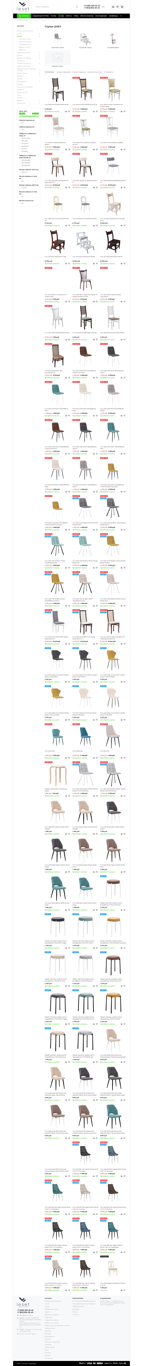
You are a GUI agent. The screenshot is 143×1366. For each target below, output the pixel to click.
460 (22, 123)
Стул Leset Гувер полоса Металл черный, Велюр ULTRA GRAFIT (84, 676)
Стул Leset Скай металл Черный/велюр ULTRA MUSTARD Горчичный (112, 485)
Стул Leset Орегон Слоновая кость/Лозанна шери (55, 295)
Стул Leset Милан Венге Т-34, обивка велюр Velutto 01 (83, 638)
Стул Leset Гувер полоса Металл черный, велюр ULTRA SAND (112, 714)
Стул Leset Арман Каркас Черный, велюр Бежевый (84, 828)
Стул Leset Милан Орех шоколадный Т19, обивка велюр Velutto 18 (112, 638)
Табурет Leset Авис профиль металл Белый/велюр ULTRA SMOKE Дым (83, 980)
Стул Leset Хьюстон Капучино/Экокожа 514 (57, 219)
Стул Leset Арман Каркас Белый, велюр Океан (84, 904)
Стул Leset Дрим (77, 751)
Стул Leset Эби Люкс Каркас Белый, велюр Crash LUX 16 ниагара (113, 1170)
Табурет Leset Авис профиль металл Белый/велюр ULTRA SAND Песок (56, 980)
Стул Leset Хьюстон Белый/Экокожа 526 (84, 218)
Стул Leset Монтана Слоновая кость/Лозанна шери (111, 105)
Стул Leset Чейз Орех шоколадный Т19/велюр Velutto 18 (56, 181)
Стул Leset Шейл (50, 751)
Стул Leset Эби (104, 751)
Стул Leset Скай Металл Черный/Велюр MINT (112, 447)
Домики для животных (25, 31)
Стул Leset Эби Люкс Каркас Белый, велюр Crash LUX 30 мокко (113, 1208)
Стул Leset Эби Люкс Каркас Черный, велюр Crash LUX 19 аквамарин (111, 1246)
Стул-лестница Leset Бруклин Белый (83, 256)
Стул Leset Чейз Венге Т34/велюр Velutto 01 (84, 181)
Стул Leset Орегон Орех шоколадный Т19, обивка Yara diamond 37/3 (85, 295)
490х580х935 (25, 165)
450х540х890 (25, 138)
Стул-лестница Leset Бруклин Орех (55, 256)
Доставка (75, 1309)
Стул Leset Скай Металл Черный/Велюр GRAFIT (84, 447)
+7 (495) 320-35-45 (92, 6)
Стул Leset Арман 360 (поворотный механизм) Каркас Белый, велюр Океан (56, 1170)
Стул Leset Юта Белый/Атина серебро (111, 142)
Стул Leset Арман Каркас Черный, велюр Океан (57, 904)
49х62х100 (24, 143)
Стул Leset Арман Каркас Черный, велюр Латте (112, 866)
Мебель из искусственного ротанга (26, 69)
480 (22, 181)
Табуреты (22, 50)
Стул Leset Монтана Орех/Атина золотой (84, 104)
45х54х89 (24, 141)
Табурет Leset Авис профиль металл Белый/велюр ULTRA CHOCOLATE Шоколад (111, 904)
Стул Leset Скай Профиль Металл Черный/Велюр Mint (55, 561)
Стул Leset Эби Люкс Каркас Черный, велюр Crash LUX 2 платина (56, 1284)
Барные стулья (24, 47)
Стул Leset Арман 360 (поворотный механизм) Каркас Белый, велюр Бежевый (113, 1056)
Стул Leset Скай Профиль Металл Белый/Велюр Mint (85, 561)
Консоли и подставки (24, 87)
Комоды (20, 84)
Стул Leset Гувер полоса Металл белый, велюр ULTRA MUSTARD (57, 714)
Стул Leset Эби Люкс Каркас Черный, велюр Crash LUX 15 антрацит (56, 1246)
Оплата (75, 1312)
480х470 (24, 172)
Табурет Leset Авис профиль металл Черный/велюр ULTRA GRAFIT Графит (56, 1018)
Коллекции (21, 103)
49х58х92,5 (25, 146)
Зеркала (20, 79)
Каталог (25, 16)
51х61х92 (24, 149)
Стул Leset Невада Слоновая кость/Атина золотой (112, 1284)
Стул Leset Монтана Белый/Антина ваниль (55, 143)
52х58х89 (24, 151)
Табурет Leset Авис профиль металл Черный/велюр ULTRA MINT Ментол (83, 1018)
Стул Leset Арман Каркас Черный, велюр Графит (57, 866)
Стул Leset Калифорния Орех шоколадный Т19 (53, 371)
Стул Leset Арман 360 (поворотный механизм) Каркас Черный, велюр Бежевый (55, 1094)
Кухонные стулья (25, 39)
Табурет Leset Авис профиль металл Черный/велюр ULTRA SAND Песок (56, 1056)
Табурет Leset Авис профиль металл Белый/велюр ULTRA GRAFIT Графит (56, 942)
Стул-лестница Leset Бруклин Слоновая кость (112, 219)
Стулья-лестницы (25, 42)
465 (22, 203)
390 (22, 129)
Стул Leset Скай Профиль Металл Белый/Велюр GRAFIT (85, 523)
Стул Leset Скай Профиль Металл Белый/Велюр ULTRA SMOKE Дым (85, 790)
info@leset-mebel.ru (26, 1315)
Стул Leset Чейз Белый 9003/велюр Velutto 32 (113, 181)
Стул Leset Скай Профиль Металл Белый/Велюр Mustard (112, 561)
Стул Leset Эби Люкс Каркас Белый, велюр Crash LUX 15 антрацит (85, 1170)
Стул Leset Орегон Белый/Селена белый (57, 332)
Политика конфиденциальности (84, 1301)
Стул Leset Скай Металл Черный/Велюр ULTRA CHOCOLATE (57, 447)
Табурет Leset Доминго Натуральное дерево (56, 790)
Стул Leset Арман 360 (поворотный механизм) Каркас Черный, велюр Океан (112, 1132)
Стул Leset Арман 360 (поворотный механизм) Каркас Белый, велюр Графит (84, 1094)
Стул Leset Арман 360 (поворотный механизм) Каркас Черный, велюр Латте (84, 1132)
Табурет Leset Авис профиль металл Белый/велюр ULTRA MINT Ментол (83, 942)
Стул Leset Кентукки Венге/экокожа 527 (57, 104)
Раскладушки (101, 16)
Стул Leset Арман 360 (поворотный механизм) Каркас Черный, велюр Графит (112, 1094)
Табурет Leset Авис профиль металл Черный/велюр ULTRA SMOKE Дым (83, 1056)
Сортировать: (49, 72)
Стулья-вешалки (25, 44)
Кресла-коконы (86, 16)
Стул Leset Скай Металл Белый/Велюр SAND (84, 409)
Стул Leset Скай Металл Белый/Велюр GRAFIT (112, 371)
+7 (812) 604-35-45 (92, 8)
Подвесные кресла (24, 63)
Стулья (61, 16)
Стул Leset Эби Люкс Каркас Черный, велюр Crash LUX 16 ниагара (83, 1246)
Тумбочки (20, 90)
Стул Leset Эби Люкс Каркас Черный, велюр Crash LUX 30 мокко (83, 1284)
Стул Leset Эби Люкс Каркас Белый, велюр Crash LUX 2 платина (85, 1208)
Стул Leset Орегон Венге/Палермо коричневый (110, 295)
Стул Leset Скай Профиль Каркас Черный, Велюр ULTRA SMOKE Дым (113, 790)
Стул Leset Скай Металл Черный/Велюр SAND (57, 485)
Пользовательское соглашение (83, 1304)
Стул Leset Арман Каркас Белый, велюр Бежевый (57, 828)
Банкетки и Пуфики (24, 58)
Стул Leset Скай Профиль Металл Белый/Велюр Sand (112, 600)
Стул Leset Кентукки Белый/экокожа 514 (112, 332)
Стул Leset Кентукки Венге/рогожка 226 (84, 332)
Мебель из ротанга (24, 66)
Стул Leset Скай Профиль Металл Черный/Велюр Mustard (55, 600)
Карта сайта (32, 1363)
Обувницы (113, 16)
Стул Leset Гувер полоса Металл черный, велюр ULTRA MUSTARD (112, 676)
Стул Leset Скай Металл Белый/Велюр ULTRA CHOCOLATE (84, 371)
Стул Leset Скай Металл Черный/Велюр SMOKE (84, 485)
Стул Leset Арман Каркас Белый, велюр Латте (84, 866)
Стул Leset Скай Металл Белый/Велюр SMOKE (112, 409)
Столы (53, 16)
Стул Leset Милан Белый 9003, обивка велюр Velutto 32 (56, 638)
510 (22, 196)
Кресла (69, 16)
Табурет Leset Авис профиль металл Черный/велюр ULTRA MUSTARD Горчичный (111, 1018)
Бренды (20, 100)
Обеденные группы (41, 16)
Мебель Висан (22, 73)
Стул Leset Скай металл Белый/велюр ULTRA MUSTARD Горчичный (56, 523)
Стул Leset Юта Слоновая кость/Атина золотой (84, 143)
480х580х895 (25, 163)
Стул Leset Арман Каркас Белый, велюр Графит (112, 828)
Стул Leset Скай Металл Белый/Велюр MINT (56, 409)
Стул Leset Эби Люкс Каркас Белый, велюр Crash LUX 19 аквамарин (58, 1208)
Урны (19, 95)
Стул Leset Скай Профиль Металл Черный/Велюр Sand (82, 600)
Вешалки (20, 76)
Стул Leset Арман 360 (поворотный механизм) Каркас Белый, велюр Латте (56, 1132)
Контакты (75, 1315)
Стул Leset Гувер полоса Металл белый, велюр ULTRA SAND (84, 714)
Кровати (20, 98)
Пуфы (76, 16)
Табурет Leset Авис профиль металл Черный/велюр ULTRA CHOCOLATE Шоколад (111, 980)
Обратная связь (78, 1306)
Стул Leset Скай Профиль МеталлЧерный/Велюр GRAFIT (113, 523)
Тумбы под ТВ (22, 92)
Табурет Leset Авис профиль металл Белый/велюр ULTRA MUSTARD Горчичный (113, 942)
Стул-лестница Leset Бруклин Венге (111, 256)
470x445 (24, 188)
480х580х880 (25, 160)
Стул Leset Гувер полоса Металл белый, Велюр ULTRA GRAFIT (57, 676)
